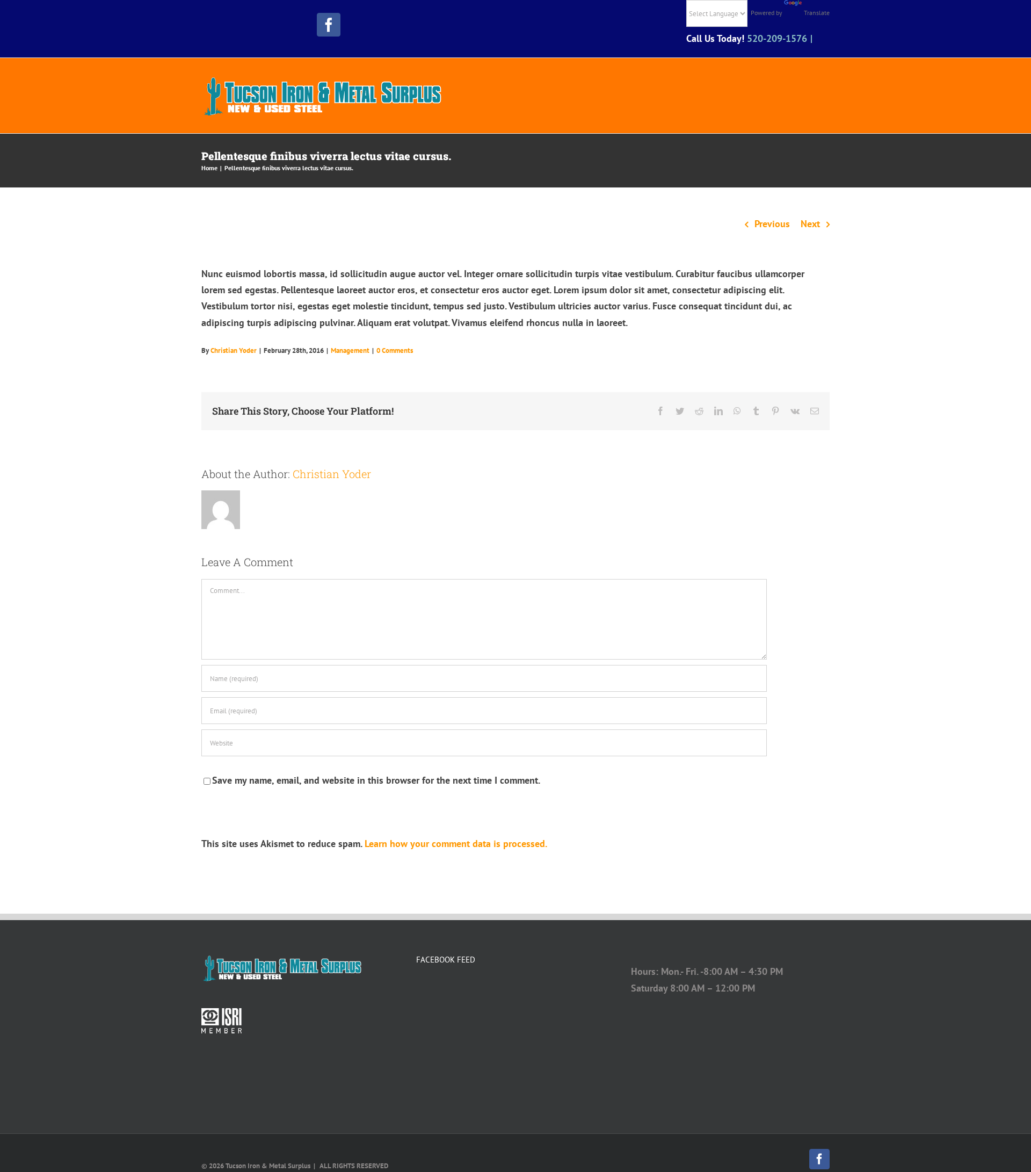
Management (350, 350)
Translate (817, 13)
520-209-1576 (777, 38)
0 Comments (394, 350)
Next (810, 224)
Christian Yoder (233, 350)
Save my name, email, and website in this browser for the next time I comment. (376, 780)
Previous (772, 224)
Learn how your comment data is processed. (456, 843)
